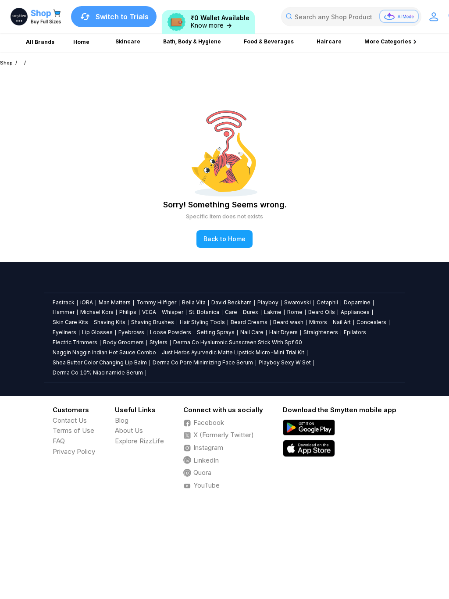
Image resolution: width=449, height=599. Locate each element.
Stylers (158, 342)
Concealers (371, 322)
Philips (127, 312)
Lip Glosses (97, 332)
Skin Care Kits (70, 322)
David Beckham (231, 302)
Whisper (172, 312)
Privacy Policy (74, 451)
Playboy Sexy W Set (285, 362)
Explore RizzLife (139, 441)
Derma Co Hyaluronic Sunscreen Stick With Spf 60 (237, 342)
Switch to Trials (122, 16)
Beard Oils (321, 312)
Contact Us (70, 420)
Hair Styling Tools (202, 322)
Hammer (64, 312)
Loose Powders (170, 332)
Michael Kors (97, 312)
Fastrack (64, 302)
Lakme (273, 312)
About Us (129, 430)
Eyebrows (131, 332)
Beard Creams (249, 322)
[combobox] (351, 16)
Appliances (355, 312)
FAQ (59, 441)
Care (231, 312)
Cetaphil (327, 302)
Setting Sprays (216, 332)
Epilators (355, 332)
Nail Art (342, 322)
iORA (86, 302)
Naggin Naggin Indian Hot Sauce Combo (104, 352)
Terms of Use (73, 430)
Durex (250, 312)
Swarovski (297, 302)
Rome (295, 312)
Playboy (267, 302)
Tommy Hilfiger (156, 302)
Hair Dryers (283, 332)
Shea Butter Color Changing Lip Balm (100, 362)
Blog (121, 420)
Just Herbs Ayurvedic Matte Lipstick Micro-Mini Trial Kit (233, 352)
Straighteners (320, 332)
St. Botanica (204, 312)
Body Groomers (123, 342)
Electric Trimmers (75, 342)
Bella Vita (194, 302)
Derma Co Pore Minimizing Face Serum (203, 362)
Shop (6, 63)
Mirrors (318, 322)
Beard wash (288, 322)
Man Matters (115, 302)
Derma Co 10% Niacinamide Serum (98, 372)
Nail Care (252, 332)
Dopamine (357, 302)
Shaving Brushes (152, 322)
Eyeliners (64, 332)
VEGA (149, 312)
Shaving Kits (109, 322)
